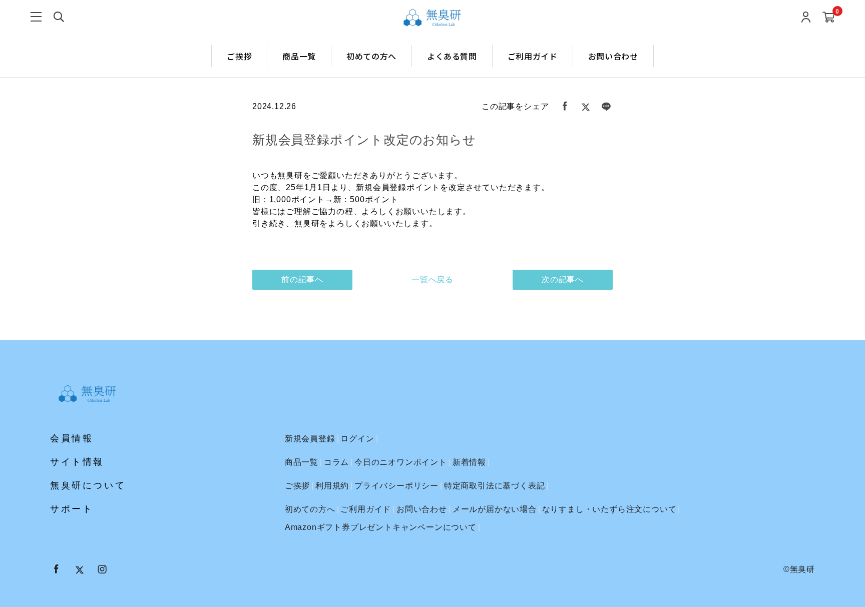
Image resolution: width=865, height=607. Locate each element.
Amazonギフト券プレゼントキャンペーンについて (381, 527)
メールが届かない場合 (495, 509)
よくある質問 (452, 56)
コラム (336, 462)
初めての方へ (371, 56)
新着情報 (469, 462)
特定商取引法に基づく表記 (494, 485)
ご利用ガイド (533, 56)
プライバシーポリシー (396, 485)
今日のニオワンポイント (400, 462)
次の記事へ (563, 279)
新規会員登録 (310, 438)
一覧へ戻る (432, 279)
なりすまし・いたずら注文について (609, 509)
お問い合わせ (613, 56)
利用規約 (332, 485)
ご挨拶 (239, 56)
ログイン (357, 438)
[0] (828, 18)
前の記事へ (302, 279)
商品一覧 (299, 56)
